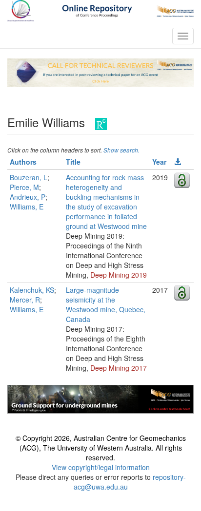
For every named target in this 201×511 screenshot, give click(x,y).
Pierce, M (24, 187)
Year (159, 162)
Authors (23, 162)
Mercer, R (25, 299)
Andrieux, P (27, 197)
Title (73, 162)
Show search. (121, 150)
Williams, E (26, 206)
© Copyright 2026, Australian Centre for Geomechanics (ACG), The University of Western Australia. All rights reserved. (101, 447)
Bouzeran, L (28, 177)
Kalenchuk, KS (32, 290)
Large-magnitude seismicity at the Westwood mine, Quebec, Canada (105, 304)
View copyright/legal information (101, 467)
